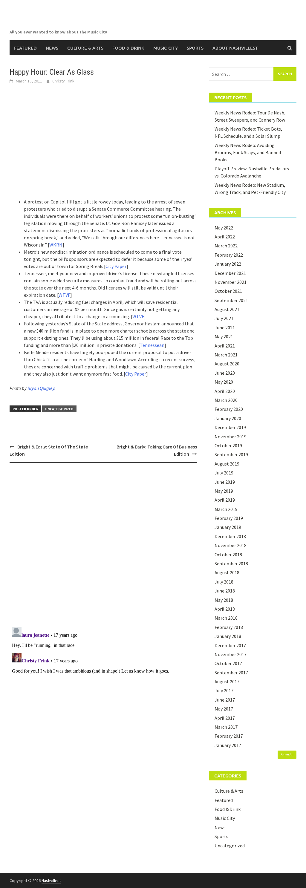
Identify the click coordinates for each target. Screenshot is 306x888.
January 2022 (228, 264)
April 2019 (225, 500)
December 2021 (230, 273)
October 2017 (228, 663)
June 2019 (225, 482)
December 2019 (230, 427)
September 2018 (231, 564)
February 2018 (229, 627)
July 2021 (224, 318)
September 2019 (231, 454)
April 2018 (225, 609)
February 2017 (229, 736)
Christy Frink (63, 81)
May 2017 (224, 709)
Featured (25, 48)
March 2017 (226, 727)
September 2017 (231, 673)
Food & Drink (128, 48)
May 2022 (224, 228)
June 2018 (225, 591)
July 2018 (224, 582)
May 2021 (224, 336)
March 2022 (226, 246)
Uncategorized (59, 409)
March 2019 (226, 509)
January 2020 (228, 418)
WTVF (64, 295)
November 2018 (231, 545)
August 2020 (227, 364)
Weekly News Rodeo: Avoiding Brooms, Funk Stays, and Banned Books (248, 152)
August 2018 (227, 572)
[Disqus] (103, 544)
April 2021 (225, 346)
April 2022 (225, 237)
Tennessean (152, 345)
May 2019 (224, 491)
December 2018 (230, 536)
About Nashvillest (235, 48)
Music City (165, 48)
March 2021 (226, 355)
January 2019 (228, 527)
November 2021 (231, 282)
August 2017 (227, 682)
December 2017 (230, 645)
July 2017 (224, 690)
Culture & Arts (85, 48)
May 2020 (224, 382)
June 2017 (225, 700)
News (52, 48)
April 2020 (225, 391)
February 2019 (229, 518)
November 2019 (231, 437)
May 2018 (224, 600)
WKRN (55, 245)
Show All (287, 754)
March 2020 (226, 400)
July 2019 (224, 473)
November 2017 (231, 654)
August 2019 (227, 464)
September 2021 (231, 300)
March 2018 (226, 618)
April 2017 (225, 718)
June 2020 (225, 373)
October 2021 (228, 291)
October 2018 (228, 555)
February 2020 (229, 409)
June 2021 (225, 327)
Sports (195, 48)
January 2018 (228, 636)
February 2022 (229, 255)
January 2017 (228, 745)
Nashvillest (51, 880)
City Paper (115, 266)
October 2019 (228, 445)
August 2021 (227, 309)
